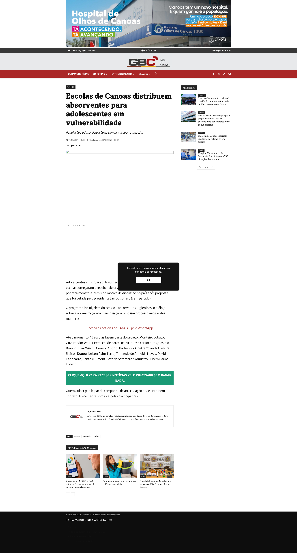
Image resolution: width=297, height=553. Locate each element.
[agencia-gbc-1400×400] (148, 46)
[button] (156, 74)
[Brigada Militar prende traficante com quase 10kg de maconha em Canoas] (157, 466)
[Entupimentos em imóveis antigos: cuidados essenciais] (120, 466)
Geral (71, 87)
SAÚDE (96, 436)
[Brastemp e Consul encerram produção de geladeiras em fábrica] (188, 137)
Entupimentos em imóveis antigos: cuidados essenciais (119, 482)
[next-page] (73, 494)
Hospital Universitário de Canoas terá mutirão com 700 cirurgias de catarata (213, 156)
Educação (87, 436)
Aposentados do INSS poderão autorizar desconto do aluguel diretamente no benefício (80, 484)
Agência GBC (75, 145)
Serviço (201, 113)
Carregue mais (205, 167)
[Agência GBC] (76, 416)
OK (148, 280)
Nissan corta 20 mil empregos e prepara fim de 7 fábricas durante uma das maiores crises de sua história (214, 120)
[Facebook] (213, 74)
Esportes (202, 95)
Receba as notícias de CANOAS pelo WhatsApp (119, 328)
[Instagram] (219, 74)
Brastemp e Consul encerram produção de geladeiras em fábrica (212, 138)
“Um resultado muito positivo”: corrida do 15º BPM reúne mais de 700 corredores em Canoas (213, 101)
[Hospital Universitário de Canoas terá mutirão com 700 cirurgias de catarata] (188, 154)
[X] (224, 74)
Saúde (201, 150)
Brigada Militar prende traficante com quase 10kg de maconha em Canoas (155, 484)
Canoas (77, 436)
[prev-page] (68, 494)
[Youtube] (229, 74)
